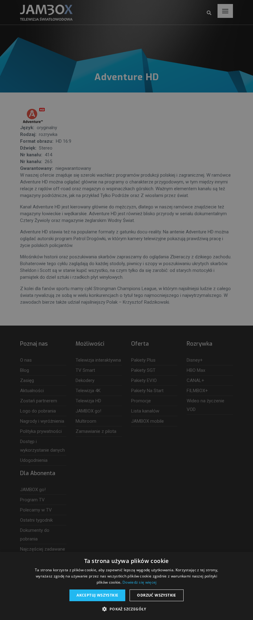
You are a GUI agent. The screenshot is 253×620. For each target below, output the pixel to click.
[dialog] (126, 310)
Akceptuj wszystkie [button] (97, 595)
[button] (126, 609)
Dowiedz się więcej (139, 582)
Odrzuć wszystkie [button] (156, 595)
